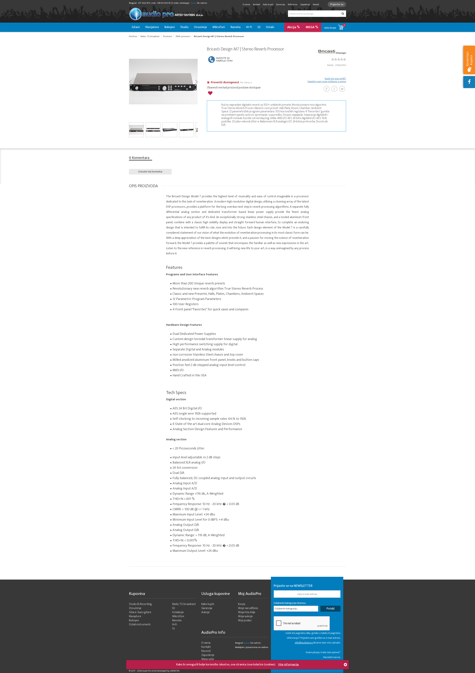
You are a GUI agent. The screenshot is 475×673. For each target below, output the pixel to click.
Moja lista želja (246, 612)
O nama (246, 4)
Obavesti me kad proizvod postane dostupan (234, 87)
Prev (130, 81)
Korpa (241, 604)
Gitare (136, 27)
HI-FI (249, 27)
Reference (292, 4)
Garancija (280, 4)
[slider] (338, 59)
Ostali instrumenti (139, 624)
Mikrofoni (218, 27)
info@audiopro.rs (304, 643)
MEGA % (312, 27)
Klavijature (152, 27)
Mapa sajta (207, 659)
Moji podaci (245, 620)
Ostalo (270, 27)
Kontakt (256, 4)
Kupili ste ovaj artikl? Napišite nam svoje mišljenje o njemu (327, 80)
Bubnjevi (169, 27)
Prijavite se (336, 4)
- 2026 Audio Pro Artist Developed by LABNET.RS (157, 671)
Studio (184, 27)
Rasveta (235, 27)
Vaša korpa (334, 26)
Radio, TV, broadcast (184, 604)
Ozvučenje (200, 27)
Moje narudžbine (248, 608)
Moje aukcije (245, 616)
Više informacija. (288, 664)
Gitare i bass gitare (140, 612)
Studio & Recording (140, 604)
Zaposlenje (305, 4)
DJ (259, 27)
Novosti (316, 4)
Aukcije (205, 612)
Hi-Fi (174, 624)
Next (196, 81)
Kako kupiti (268, 4)
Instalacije (178, 612)
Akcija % (293, 27)
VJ (173, 628)
